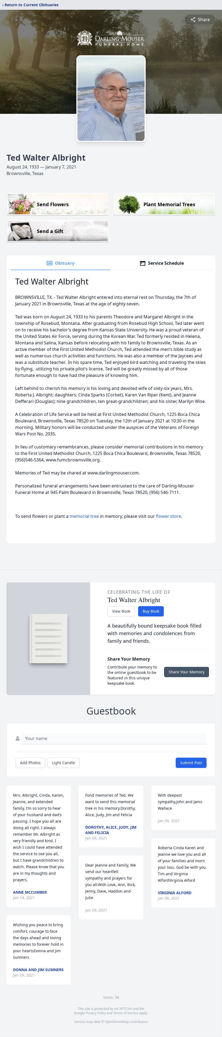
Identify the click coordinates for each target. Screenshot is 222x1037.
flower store (168, 516)
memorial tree (84, 516)
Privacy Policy (96, 1013)
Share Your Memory (186, 671)
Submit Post (191, 762)
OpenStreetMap (117, 1021)
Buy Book (151, 611)
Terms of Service (125, 1013)
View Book (121, 611)
